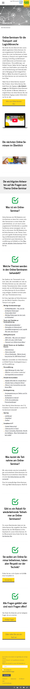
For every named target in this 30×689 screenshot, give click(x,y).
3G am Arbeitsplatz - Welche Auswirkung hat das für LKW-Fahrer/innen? (15, 355)
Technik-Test (8, 580)
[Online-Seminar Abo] (15, 160)
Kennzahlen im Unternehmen (13, 327)
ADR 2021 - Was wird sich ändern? (15, 337)
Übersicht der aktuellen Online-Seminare (14, 242)
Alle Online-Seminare (5, 28)
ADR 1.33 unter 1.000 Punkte (13, 340)
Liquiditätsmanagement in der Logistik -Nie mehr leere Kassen (16, 330)
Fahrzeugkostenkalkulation (12, 325)
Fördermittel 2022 (10, 313)
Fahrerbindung (9, 349)
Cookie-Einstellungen (7, 683)
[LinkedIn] (17, 687)
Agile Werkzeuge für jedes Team (14, 370)
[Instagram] (20, 687)
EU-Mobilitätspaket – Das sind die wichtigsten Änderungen (14, 309)
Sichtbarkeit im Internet (11, 397)
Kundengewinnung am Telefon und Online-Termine (16, 394)
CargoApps (8, 418)
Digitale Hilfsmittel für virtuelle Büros (15, 380)
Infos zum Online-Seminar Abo (14, 102)
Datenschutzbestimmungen (8, 671)
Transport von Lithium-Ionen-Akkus (15, 342)
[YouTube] (23, 687)
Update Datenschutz (11, 426)
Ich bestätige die (8, 670)
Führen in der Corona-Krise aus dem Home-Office (15, 386)
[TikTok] (27, 687)
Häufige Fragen (9, 619)
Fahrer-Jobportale (10, 352)
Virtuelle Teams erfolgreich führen (14, 382)
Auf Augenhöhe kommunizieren (14, 374)
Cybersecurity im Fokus (12, 428)
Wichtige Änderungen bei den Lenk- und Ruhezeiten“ (15, 316)
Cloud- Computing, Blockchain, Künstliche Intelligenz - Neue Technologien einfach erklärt (16, 432)
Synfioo (7, 420)
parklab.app (8, 416)
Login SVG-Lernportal (14, 1)
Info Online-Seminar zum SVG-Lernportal (13, 477)
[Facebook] (14, 687)
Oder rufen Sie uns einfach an (13, 635)
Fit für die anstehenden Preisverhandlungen (11, 401)
